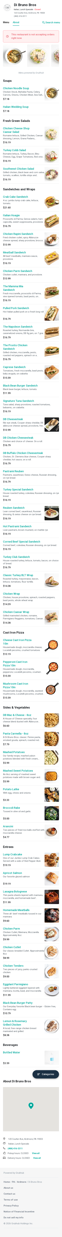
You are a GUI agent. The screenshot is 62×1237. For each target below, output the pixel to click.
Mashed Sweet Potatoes (18, 770)
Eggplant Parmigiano (15, 984)
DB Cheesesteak (13, 419)
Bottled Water (11, 1052)
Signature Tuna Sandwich (18, 400)
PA (13, 1182)
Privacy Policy (11, 1205)
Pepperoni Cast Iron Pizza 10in (15, 663)
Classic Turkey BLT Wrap (18, 575)
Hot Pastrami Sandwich (17, 526)
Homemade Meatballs (16, 910)
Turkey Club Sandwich (16, 556)
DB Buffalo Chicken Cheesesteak (23, 453)
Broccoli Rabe (11, 807)
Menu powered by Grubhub (31, 73)
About (16, 22)
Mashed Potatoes (14, 752)
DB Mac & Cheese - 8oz (17, 715)
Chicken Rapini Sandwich (18, 233)
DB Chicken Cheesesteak (18, 437)
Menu (6, 22)
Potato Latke (11, 789)
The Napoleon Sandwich (18, 326)
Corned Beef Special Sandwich (21, 541)
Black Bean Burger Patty (18, 1002)
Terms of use (11, 1199)
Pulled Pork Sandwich (16, 308)
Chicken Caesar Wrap (16, 612)
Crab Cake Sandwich (15, 196)
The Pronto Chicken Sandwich (15, 347)
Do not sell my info (13, 1217)
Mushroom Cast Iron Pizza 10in (15, 685)
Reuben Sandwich (14, 507)
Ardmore (21, 1182)
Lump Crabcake (12, 854)
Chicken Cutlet (12, 947)
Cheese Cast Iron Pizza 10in (17, 641)
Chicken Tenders (13, 965)
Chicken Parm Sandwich (17, 271)
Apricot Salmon (12, 872)
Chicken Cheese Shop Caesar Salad (16, 130)
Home (7, 1182)
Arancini (8, 826)
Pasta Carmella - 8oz (15, 733)
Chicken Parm (11, 928)
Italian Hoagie (11, 215)
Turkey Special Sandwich (18, 489)
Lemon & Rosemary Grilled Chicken (15, 1023)
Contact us (9, 1193)
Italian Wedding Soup (16, 106)
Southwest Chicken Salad (18, 168)
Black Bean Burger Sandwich (20, 385)
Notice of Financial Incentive (19, 1211)
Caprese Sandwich (14, 367)
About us (8, 1188)
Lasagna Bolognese (15, 891)
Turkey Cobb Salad (14, 150)
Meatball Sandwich (14, 252)
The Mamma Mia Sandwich (13, 288)
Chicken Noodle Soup (16, 88)
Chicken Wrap (11, 593)
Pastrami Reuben (13, 471)
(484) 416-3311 (20, 16)
